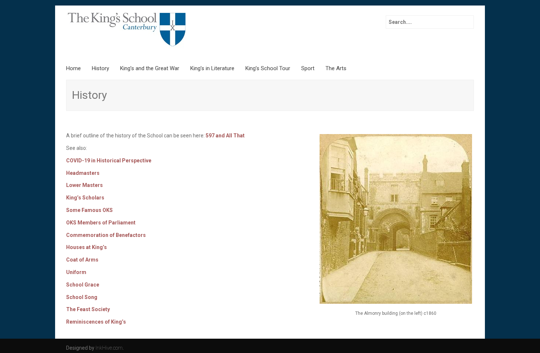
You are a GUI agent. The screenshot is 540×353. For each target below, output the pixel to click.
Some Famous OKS (89, 210)
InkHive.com (109, 348)
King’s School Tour (267, 68)
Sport (307, 68)
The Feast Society (88, 309)
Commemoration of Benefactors (106, 235)
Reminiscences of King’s (96, 322)
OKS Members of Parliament (101, 223)
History (100, 68)
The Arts (335, 68)
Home (73, 68)
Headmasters (83, 173)
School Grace (82, 285)
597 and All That (225, 135)
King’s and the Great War (149, 68)
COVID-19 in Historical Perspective (108, 160)
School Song (81, 297)
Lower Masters (84, 185)
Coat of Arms (82, 260)
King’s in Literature (212, 68)
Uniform (76, 272)
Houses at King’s (86, 247)
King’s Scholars (85, 198)
